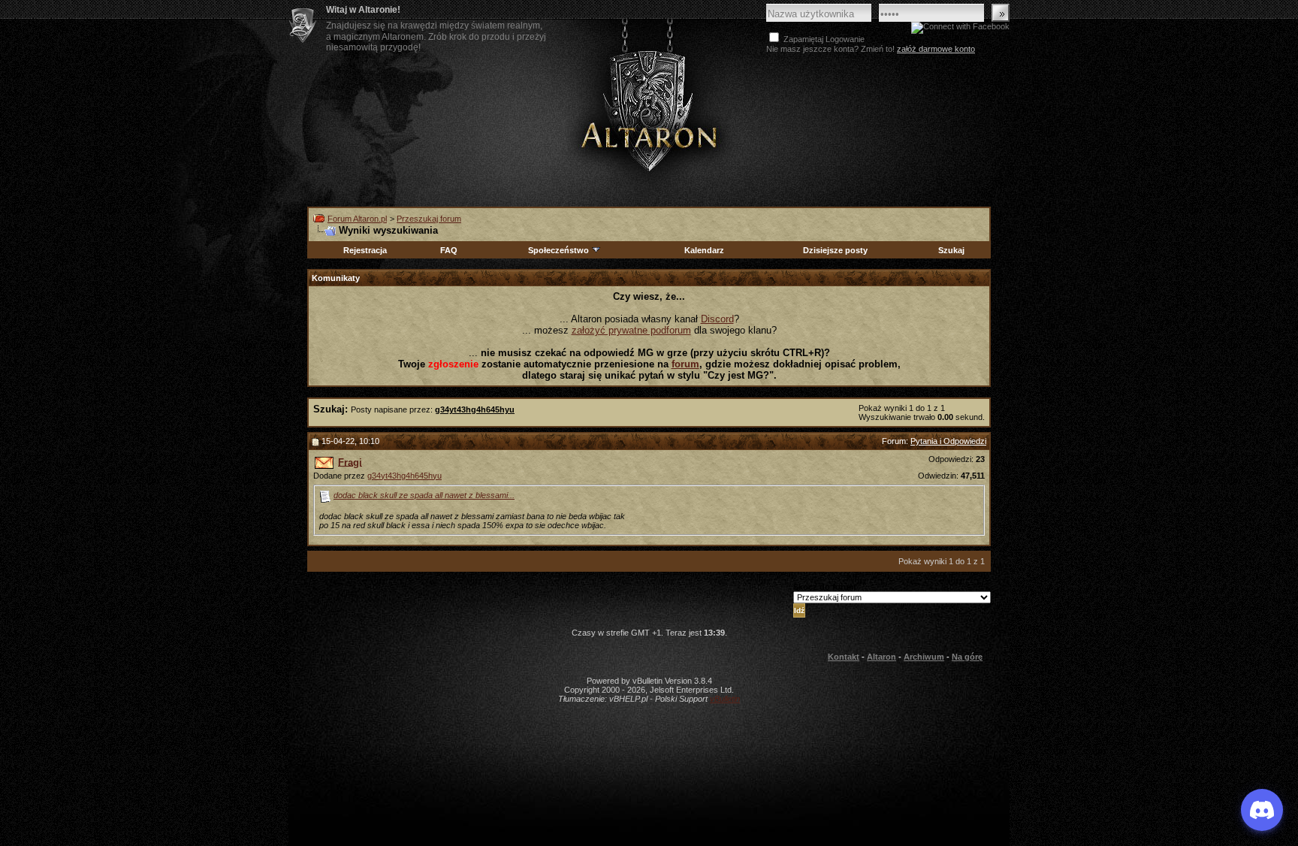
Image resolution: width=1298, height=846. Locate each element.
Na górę (967, 656)
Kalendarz (704, 250)
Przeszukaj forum (429, 218)
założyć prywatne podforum (631, 330)
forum (685, 364)
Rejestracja (365, 250)
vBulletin (725, 698)
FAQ (448, 250)
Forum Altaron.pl (357, 218)
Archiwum (924, 656)
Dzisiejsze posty (835, 250)
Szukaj (951, 250)
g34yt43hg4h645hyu (404, 475)
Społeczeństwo (558, 250)
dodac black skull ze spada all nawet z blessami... (424, 495)
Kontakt (843, 656)
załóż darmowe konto (936, 48)
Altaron (649, 110)
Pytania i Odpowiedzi (948, 441)
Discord (717, 319)
